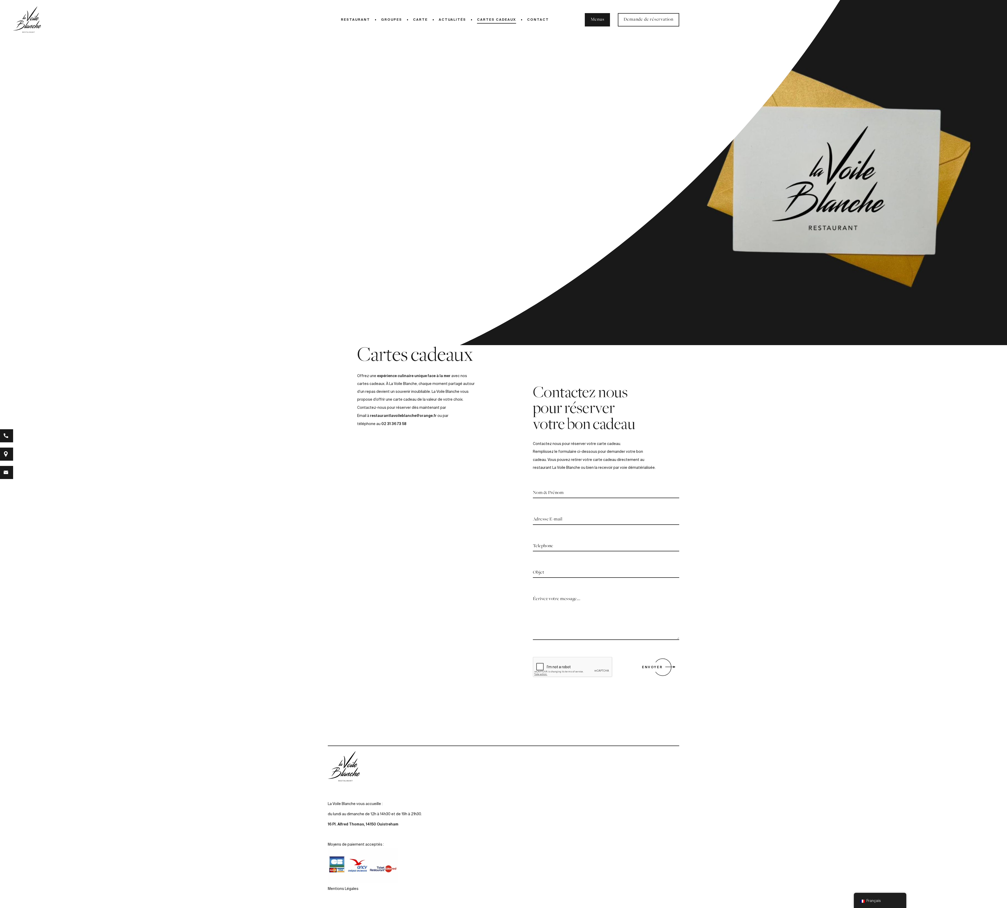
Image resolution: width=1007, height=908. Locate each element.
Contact (538, 19)
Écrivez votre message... (557, 598)
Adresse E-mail (548, 519)
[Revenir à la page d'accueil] (27, 20)
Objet (538, 572)
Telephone (543, 545)
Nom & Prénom (548, 492)
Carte (420, 19)
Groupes (391, 19)
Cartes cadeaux (496, 19)
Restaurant (355, 19)
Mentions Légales (343, 889)
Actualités (452, 19)
